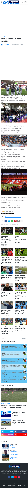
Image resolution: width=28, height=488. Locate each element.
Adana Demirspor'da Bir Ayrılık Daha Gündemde (6, 294)
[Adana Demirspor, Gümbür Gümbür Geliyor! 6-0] (21, 321)
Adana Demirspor (11, 36)
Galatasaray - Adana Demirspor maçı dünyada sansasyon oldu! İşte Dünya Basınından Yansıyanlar (6, 240)
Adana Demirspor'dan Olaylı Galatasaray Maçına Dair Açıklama (20, 239)
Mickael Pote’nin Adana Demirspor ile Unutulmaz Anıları (20, 313)
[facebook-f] (9, 477)
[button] (1, 2)
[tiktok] (7, 438)
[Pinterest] (15, 221)
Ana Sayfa (3, 36)
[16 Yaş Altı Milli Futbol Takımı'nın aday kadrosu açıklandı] (6, 414)
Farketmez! (12, 447)
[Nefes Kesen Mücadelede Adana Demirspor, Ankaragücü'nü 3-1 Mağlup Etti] (7, 321)
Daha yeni (4, 338)
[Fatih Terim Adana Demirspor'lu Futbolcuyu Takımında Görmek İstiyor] (21, 287)
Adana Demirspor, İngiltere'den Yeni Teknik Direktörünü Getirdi (20, 278)
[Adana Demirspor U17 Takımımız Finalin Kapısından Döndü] (14, 395)
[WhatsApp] (12, 221)
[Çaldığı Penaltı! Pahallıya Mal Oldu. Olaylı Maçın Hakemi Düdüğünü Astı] (7, 252)
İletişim (4, 485)
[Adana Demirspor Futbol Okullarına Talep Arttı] (6, 422)
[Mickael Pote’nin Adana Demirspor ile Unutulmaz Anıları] (21, 305)
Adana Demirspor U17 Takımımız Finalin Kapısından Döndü (13, 407)
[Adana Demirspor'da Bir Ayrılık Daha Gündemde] (7, 287)
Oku (6, 349)
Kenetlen (12, 458)
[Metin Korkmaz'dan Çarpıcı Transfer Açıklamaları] (7, 270)
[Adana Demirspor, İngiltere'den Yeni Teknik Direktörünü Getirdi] (21, 270)
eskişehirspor (17, 217)
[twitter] (12, 477)
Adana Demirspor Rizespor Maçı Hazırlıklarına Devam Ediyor (6, 313)
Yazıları (15, 445)
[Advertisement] (14, 20)
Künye (24, 485)
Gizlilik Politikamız (11, 485)
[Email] (18, 221)
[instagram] (19, 477)
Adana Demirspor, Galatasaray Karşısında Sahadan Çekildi (21, 260)
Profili (11, 445)
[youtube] (15, 477)
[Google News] (7, 212)
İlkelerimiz (19, 485)
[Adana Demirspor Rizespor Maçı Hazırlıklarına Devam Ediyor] (7, 305)
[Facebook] (6, 221)
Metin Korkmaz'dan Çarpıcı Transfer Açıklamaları (7, 277)
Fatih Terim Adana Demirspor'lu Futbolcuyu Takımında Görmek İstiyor (20, 295)
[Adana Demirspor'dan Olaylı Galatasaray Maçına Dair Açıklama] (21, 231)
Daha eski (24, 338)
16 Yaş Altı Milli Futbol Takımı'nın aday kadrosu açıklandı (19, 413)
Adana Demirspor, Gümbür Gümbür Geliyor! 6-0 (20, 328)
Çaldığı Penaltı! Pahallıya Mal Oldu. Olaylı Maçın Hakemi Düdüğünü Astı (6, 261)
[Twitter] (9, 221)
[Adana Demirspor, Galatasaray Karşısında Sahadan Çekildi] (21, 252)
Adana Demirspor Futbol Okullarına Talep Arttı (19, 422)
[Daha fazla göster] (21, 221)
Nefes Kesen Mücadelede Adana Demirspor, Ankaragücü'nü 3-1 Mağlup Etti (7, 330)
